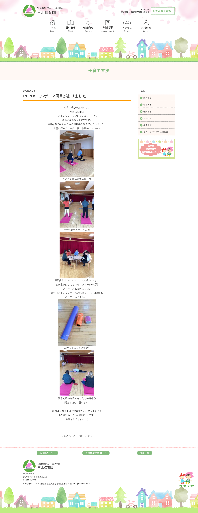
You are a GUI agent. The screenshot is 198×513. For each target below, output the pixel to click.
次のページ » (85, 436)
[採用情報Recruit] (146, 26)
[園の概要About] (70, 26)
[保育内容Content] (88, 26)
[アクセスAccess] (127, 26)
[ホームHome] (52, 26)
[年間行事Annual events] (108, 26)
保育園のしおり (47, 453)
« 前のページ (68, 436)
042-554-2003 (29, 480)
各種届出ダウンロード (96, 453)
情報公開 (144, 453)
